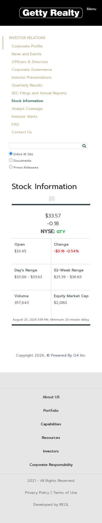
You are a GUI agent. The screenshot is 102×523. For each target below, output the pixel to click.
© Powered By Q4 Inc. (66, 355)
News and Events (27, 54)
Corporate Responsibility (51, 465)
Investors (51, 451)
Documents (22, 160)
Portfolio (51, 410)
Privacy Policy (37, 492)
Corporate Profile (27, 46)
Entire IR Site (23, 154)
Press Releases (25, 167)
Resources (51, 437)
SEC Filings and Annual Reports (39, 93)
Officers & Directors (30, 62)
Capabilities (51, 424)
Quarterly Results (27, 85)
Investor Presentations (32, 77)
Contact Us (22, 132)
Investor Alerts (24, 116)
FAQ (15, 124)
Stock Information (27, 101)
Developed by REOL (51, 504)
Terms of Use (65, 492)
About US (51, 397)
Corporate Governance (32, 69)
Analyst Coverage (27, 108)
